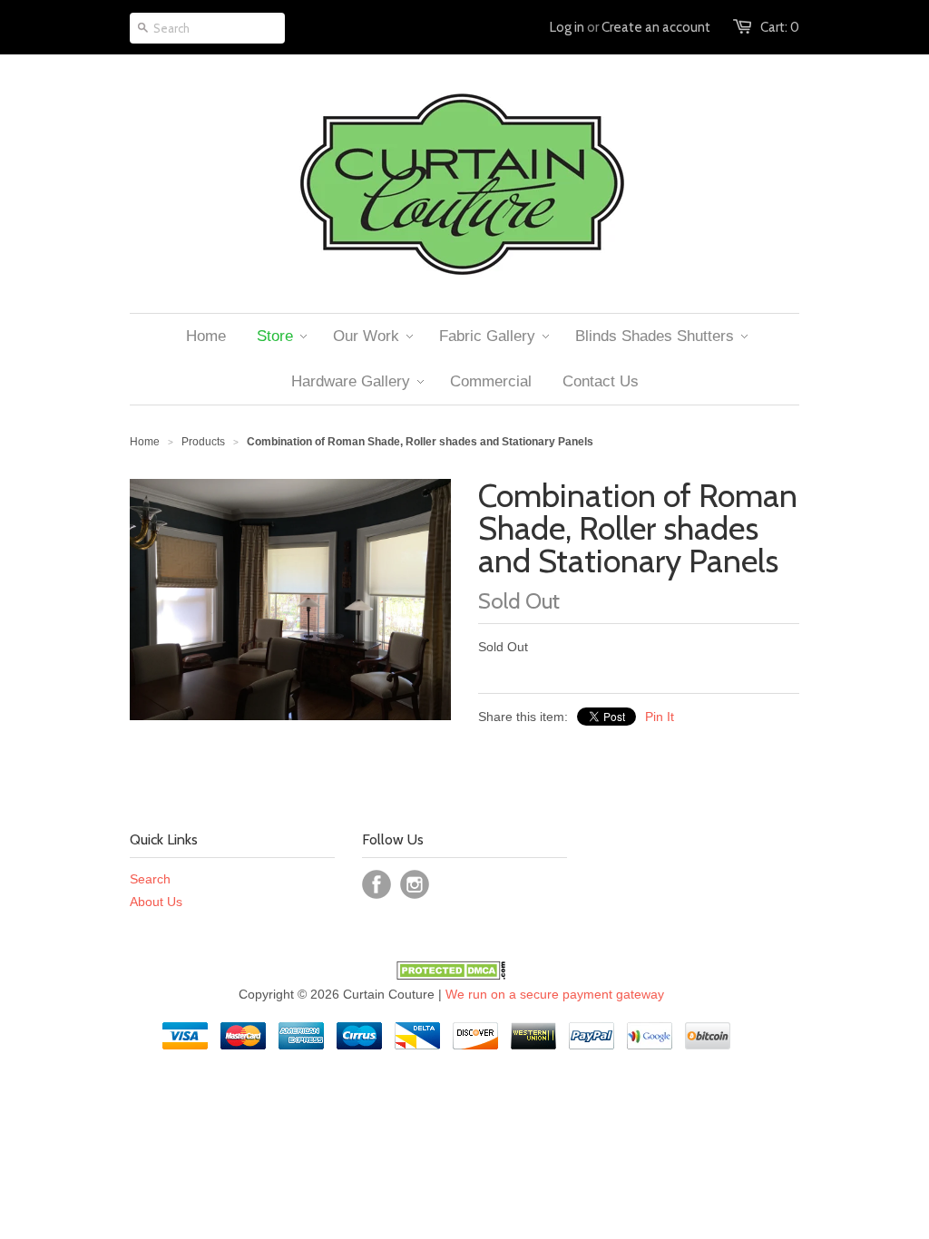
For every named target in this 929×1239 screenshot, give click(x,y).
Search (150, 879)
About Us (156, 901)
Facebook (376, 884)
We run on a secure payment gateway (554, 994)
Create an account (655, 27)
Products (203, 441)
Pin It (659, 716)
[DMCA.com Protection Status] (450, 975)
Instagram (414, 884)
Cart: (779, 27)
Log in (567, 27)
